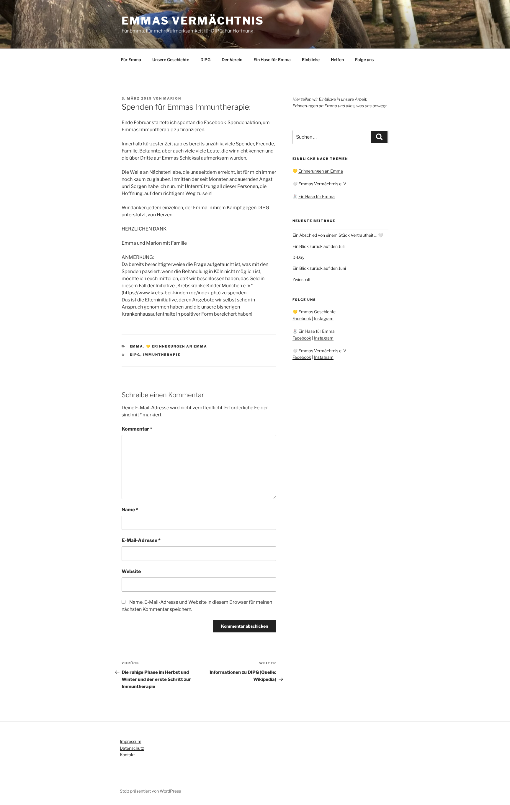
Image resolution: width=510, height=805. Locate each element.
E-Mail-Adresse (141, 540)
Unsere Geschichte (170, 59)
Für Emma (131, 59)
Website (131, 571)
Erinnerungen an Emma (320, 170)
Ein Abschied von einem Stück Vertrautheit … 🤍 (337, 235)
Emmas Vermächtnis (193, 20)
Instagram (324, 318)
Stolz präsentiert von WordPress (150, 790)
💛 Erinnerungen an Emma (176, 346)
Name (130, 509)
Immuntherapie (162, 355)
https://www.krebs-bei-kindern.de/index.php (171, 293)
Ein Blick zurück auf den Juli (318, 246)
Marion (172, 98)
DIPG (205, 59)
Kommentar (137, 429)
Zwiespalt (301, 279)
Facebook (301, 318)
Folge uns (364, 59)
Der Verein (232, 59)
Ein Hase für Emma (272, 59)
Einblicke (311, 59)
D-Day (298, 257)
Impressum (130, 741)
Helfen (337, 59)
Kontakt (127, 754)
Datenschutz (132, 748)
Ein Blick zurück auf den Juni (319, 268)
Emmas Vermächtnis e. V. (322, 183)
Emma (136, 346)
